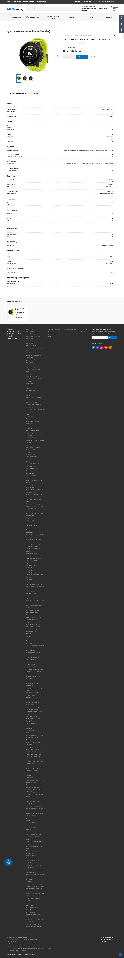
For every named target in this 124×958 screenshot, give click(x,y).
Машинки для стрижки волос (34, 617)
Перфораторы (30, 777)
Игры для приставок (32, 485)
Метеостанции (30, 407)
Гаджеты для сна (31, 466)
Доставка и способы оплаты (53, 17)
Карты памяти (30, 487)
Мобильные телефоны (32, 610)
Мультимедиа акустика (32, 851)
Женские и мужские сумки (34, 834)
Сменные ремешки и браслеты (35, 397)
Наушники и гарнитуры (32, 463)
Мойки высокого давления (34, 806)
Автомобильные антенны (33, 334)
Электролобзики (31, 827)
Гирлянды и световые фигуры (35, 886)
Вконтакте (93, 347)
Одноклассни (110, 347)
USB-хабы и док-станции (33, 742)
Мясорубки (29, 530)
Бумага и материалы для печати (35, 808)
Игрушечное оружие (32, 877)
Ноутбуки (28, 775)
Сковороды (29, 636)
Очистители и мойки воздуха (34, 489)
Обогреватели (30, 844)
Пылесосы (29, 523)
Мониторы (29, 740)
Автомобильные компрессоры (35, 586)
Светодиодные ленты (32, 693)
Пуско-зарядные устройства (34, 584)
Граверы (28, 839)
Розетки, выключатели (32, 402)
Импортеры (17, 1)
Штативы (28, 395)
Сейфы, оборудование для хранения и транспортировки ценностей (34, 794)
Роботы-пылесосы (31, 386)
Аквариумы (29, 681)
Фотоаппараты (30, 773)
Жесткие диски (30, 858)
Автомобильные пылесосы (34, 626)
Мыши (27, 615)
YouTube (106, 347)
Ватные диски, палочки (33, 676)
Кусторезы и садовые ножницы (35, 818)
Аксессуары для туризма (33, 624)
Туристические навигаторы (34, 404)
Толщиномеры (30, 520)
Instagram (101, 347)
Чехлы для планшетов (32, 749)
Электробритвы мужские (33, 629)
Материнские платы (32, 907)
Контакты (90, 17)
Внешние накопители (32, 612)
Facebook (97, 347)
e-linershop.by (32, 954)
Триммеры (29, 829)
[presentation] (10, 55)
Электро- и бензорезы (32, 822)
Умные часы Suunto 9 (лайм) (20, 309)
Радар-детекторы (31, 452)
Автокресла (29, 331)
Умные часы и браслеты (33, 390)
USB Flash (28, 733)
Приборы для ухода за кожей (34, 669)
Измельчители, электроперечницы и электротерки (32, 593)
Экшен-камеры (30, 383)
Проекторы (29, 435)
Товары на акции (34, 17)
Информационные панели (33, 754)
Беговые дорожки (31, 449)
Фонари (28, 598)
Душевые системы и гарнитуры (35, 841)
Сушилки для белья (31, 716)
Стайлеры (29, 388)
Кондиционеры (30, 567)
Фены (27, 726)
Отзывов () (77, 35)
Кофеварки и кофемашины (34, 478)
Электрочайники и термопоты (35, 645)
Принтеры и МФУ (31, 695)
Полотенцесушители (32, 438)
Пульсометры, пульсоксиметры (35, 409)
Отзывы (9, 1)
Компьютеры (29, 393)
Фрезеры (28, 825)
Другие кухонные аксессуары (34, 837)
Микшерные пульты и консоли (35, 874)
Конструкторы (30, 803)
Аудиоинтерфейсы (31, 360)
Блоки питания (30, 912)
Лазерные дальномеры (33, 589)
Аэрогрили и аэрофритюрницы (35, 735)
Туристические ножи (32, 468)
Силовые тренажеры (32, 855)
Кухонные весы (30, 664)
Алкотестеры (29, 357)
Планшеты (29, 428)
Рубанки (28, 820)
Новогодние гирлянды (32, 376)
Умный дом (29, 381)
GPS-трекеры (29, 329)
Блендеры (29, 678)
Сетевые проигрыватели (33, 768)
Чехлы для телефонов (32, 924)
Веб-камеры (29, 532)
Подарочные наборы (32, 770)
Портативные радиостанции (34, 379)
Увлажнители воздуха (32, 430)
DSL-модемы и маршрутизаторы (35, 919)
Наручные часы (30, 416)
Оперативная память (32, 737)
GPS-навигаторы (30, 454)
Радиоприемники (31, 815)
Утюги (27, 527)
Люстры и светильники (33, 369)
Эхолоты (28, 400)
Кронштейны (29, 853)
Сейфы (28, 461)
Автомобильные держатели (34, 447)
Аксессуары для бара (32, 582)
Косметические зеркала (33, 667)
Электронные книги (32, 723)
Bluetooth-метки (30, 910)
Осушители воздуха (31, 459)
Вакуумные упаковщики (33, 700)
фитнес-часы (81, 42)
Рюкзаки (28, 697)
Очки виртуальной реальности (35, 747)
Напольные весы (31, 374)
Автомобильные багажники (34, 336)
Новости (71, 17)
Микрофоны (29, 371)
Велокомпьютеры (31, 362)
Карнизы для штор (31, 525)
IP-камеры (29, 419)
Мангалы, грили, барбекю (33, 785)
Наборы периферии (31, 752)
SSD (27, 638)
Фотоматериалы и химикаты (34, 761)
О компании (108, 17)
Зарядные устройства (32, 518)
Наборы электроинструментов (35, 832)
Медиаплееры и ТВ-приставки (35, 433)
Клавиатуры (29, 744)
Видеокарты (29, 879)
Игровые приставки (32, 456)
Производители (41, 1)
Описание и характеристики (18, 93)
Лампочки (29, 579)
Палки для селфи (31, 475)
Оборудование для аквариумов (35, 884)
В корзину (82, 57)
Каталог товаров (16, 17)
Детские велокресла (32, 367)
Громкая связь (30, 364)
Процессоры (29, 881)
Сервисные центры (28, 1)
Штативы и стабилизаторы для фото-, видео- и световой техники (35, 499)
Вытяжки (28, 426)
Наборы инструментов (32, 657)
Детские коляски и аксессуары (35, 445)
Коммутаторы (30, 922)
